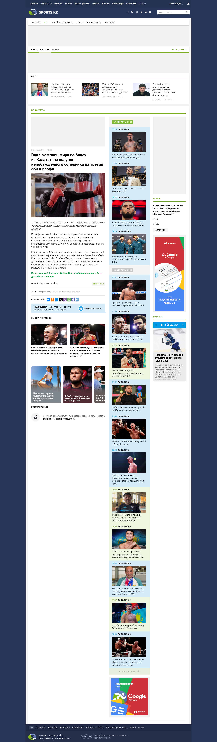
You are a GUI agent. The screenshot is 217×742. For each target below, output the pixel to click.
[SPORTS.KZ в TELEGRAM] (141, 12)
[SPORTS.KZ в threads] (137, 12)
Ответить (160, 230)
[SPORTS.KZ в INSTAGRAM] (132, 12)
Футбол (58, 3)
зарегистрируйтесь (65, 419)
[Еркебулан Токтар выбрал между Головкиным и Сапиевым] (129, 613)
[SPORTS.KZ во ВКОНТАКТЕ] (146, 12)
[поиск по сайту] (186, 12)
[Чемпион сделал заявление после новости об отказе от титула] (129, 142)
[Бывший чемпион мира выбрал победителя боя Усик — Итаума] (129, 324)
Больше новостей (129, 671)
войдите (47, 419)
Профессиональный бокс (49, 292)
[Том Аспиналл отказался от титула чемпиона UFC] (129, 176)
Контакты (65, 727)
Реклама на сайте (94, 727)
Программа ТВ (93, 22)
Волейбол (131, 3)
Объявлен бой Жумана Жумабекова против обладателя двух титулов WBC (128, 373)
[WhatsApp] (68, 300)
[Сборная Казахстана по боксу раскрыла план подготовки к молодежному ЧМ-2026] (129, 502)
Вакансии (52, 727)
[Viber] (64, 300)
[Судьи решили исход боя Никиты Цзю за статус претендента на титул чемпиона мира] (129, 647)
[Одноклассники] (52, 300)
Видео (79, 22)
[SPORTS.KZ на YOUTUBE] (150, 12)
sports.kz (98, 284)
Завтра (55, 50)
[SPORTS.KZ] (169, 274)
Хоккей (68, 3)
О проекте (40, 727)
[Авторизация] (187, 3)
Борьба (106, 3)
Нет (158, 219)
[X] (60, 300)
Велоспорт (117, 3)
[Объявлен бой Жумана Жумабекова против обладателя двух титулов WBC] (129, 358)
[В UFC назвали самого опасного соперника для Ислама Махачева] (129, 210)
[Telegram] (77, 300)
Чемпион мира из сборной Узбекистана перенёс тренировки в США (129, 259)
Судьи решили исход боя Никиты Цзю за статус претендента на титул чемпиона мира (128, 662)
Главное (33, 3)
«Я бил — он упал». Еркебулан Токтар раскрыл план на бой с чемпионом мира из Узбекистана (128, 554)
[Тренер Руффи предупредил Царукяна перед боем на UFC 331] (129, 290)
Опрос (157, 199)
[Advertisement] (108, 36)
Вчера (34, 50)
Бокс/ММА (46, 3)
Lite (46, 22)
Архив (133, 727)
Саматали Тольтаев (71, 292)
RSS (142, 727)
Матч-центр (178, 50)
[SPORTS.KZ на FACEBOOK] (128, 12)
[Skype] (72, 300)
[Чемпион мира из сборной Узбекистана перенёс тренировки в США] (129, 244)
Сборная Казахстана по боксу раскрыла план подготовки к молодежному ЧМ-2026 (126, 518)
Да (157, 224)
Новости (37, 22)
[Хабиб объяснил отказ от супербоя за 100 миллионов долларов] (129, 395)
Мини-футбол (82, 3)
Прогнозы (109, 22)
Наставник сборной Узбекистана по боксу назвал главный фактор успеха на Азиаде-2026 (128, 591)
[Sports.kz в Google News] (129, 714)
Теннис (95, 3)
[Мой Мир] (56, 300)
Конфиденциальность (116, 727)
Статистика (78, 727)
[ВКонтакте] (48, 300)
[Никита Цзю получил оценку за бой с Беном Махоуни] (129, 429)
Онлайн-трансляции (63, 22)
